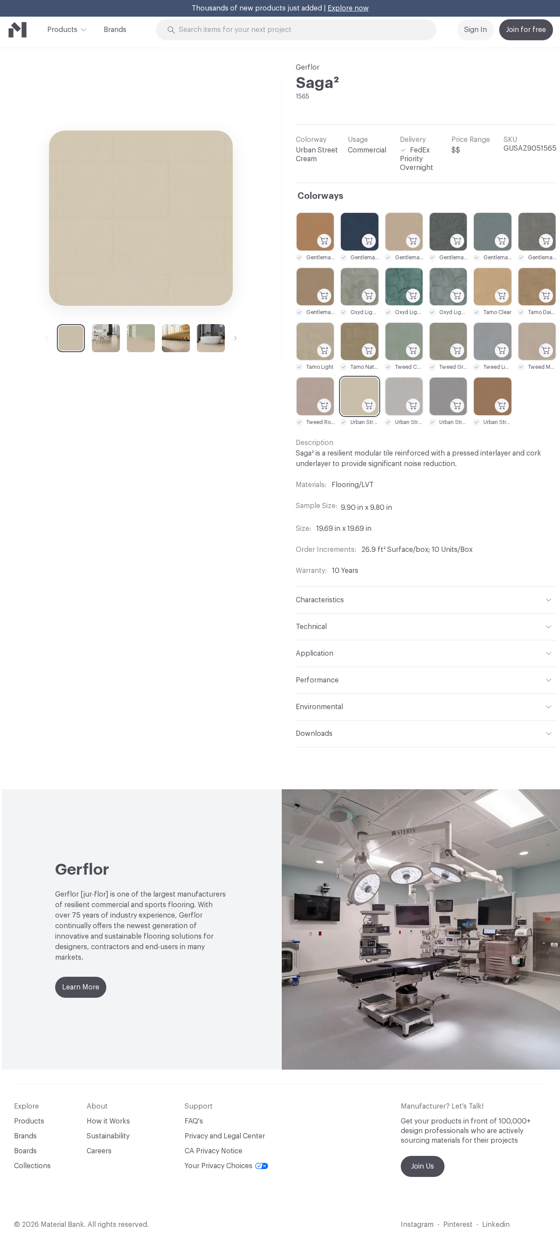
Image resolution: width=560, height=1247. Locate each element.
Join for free (526, 29)
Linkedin (496, 1224)
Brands (115, 29)
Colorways (320, 196)
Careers (99, 1151)
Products (62, 29)
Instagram (417, 1224)
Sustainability (108, 1136)
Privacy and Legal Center (225, 1136)
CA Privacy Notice (213, 1151)
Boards (25, 1151)
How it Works (108, 1121)
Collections (32, 1165)
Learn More (80, 987)
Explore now (348, 8)
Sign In (475, 29)
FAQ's (194, 1121)
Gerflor (307, 67)
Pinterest (457, 1224)
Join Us (422, 1166)
